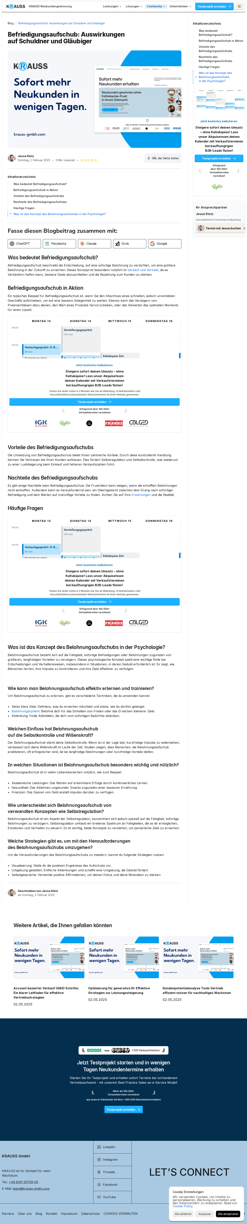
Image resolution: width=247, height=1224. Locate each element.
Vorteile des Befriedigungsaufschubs (50, 447)
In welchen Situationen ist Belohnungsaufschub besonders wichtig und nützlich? (93, 765)
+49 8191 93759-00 (23, 1182)
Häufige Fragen (25, 508)
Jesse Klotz (26, 156)
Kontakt (51, 1214)
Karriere (8, 1214)
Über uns (25, 1214)
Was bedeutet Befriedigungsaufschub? (53, 257)
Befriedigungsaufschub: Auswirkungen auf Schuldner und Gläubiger (61, 23)
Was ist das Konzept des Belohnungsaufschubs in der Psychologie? (86, 647)
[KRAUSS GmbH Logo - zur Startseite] (16, 6)
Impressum (69, 1214)
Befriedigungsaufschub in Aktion (45, 288)
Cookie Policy (182, 1206)
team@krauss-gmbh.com (31, 1189)
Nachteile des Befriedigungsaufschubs (53, 478)
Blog (11, 23)
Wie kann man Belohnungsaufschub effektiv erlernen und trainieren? (81, 688)
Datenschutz (90, 1214)
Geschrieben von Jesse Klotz (38, 890)
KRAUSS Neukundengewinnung (50, 6)
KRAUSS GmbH (16, 1156)
